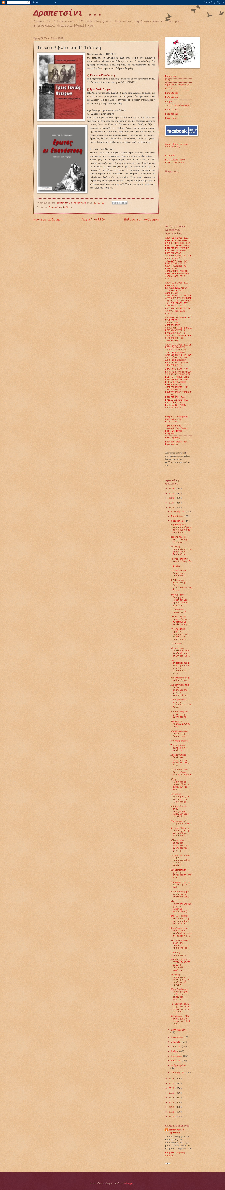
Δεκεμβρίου (178, 511)
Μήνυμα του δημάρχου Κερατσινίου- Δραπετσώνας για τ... (179, 600)
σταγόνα (169, 156)
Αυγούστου (177, 1037)
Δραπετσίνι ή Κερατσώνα (176, 1131)
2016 (172, 1088)
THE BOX (175, 566)
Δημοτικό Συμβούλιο (177, 84)
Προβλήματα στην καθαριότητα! (180, 679)
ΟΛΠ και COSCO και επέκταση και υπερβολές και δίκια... (180, 920)
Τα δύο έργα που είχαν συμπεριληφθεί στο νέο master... (180, 860)
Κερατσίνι (171, 110)
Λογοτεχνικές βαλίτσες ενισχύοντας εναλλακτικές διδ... (179, 760)
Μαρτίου (176, 1061)
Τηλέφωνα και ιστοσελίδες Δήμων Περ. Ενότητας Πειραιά (176, 430)
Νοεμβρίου (177, 516)
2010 (172, 1116)
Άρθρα (168, 101)
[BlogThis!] (116, 202)
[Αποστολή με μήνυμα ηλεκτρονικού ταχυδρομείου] (113, 202)
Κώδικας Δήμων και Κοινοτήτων (176, 443)
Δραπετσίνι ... (68, 13)
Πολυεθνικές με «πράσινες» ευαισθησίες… (179, 894)
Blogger (129, 1183)
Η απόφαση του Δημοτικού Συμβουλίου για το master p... (180, 932)
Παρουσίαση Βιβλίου (60, 207)
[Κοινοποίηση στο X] (119, 202)
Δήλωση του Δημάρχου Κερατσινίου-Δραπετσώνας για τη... (179, 845)
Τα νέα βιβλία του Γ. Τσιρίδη (180, 560)
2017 (172, 1083)
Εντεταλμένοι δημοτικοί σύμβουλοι (178, 573)
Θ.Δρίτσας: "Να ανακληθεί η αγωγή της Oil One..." (180, 1020)
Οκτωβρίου (177, 521)
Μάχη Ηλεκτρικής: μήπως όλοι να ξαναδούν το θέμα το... (180, 784)
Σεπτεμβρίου (178, 1030)
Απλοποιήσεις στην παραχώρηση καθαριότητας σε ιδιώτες (179, 811)
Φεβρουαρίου (178, 1065)
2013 (172, 1102)
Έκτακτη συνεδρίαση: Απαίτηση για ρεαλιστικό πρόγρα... (179, 979)
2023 (172, 488)
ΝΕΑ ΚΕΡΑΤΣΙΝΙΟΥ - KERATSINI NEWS (176, 161)
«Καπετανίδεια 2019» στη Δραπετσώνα (179, 733)
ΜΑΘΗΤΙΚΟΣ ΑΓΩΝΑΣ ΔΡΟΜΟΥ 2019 (180, 724)
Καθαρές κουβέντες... (179, 954)
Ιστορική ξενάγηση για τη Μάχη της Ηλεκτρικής (179, 798)
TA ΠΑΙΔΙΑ (176, 643)
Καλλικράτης (172, 438)
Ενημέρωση (171, 76)
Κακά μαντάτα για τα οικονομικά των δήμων (180, 703)
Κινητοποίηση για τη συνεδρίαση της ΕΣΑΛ (180, 874)
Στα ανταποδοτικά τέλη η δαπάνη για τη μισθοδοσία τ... (180, 666)
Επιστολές (171, 118)
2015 (172, 1093)
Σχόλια (169, 80)
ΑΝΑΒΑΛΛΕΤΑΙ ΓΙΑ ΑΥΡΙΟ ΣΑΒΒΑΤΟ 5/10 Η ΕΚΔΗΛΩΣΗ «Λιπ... (180, 965)
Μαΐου (175, 1051)
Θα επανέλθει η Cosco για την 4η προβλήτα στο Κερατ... (180, 832)
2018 (172, 1079)
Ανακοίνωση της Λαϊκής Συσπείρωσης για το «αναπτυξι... (179, 690)
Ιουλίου (176, 1042)
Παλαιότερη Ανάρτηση (141, 219)
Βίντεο (169, 89)
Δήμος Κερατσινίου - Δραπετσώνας (177, 145)
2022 (172, 493)
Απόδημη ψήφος (179, 741)
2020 (172, 503)
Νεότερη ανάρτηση (47, 219)
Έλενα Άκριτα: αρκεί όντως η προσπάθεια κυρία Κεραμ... (180, 621)
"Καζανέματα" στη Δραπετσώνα (180, 822)
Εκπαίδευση (171, 93)
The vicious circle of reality (177, 748)
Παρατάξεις (171, 114)
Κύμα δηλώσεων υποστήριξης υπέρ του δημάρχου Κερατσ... (179, 994)
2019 (172, 507)
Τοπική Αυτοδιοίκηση (177, 105)
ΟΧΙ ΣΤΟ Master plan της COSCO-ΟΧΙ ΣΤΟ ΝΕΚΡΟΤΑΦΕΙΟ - (180, 944)
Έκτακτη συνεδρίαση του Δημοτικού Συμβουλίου (180, 551)
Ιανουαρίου (178, 1073)
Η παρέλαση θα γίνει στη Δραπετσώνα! (179, 714)
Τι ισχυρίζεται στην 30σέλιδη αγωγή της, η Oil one (180, 1008)
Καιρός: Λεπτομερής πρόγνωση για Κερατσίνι (177, 419)
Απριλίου (177, 1056)
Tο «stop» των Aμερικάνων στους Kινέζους (180, 772)
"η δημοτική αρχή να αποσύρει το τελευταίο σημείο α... (178, 634)
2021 (172, 498)
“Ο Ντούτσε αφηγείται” (178, 611)
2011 (172, 1112)
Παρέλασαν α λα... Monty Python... (178, 539)
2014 (172, 1097)
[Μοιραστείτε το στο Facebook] (122, 202)
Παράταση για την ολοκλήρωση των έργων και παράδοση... (180, 529)
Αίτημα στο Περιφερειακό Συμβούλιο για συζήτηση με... (180, 652)
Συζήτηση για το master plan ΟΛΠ (180, 885)
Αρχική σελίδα (93, 219)
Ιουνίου (176, 1046)
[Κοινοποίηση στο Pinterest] (125, 202)
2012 (172, 1107)
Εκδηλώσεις (171, 97)
